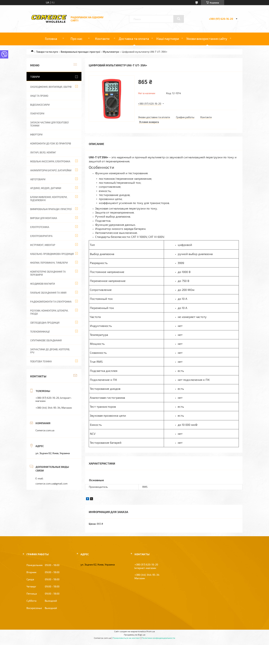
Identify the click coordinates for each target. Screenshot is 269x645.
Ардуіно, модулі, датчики (45, 188)
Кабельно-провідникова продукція (52, 253)
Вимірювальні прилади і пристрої (80, 51)
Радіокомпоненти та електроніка (51, 301)
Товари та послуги (47, 51)
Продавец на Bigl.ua (134, 634)
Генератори (37, 113)
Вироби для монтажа (43, 218)
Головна (51, 39)
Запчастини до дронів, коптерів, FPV (50, 351)
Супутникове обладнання (46, 340)
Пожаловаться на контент (126, 638)
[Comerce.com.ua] (49, 22)
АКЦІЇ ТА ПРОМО (39, 95)
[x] (91, 499)
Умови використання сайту (206, 39)
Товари (35, 76)
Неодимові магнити (42, 283)
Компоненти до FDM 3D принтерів (50, 143)
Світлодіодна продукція (44, 322)
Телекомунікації (40, 331)
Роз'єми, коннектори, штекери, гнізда (49, 312)
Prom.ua (150, 631)
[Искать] (178, 19)
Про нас (76, 39)
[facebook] (87, 499)
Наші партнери (167, 39)
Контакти (102, 39)
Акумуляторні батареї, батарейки (50, 170)
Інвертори (36, 134)
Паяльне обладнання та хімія (48, 292)
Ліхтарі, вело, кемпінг (43, 152)
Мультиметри (111, 51)
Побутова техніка (41, 361)
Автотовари (37, 179)
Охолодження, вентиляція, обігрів (51, 86)
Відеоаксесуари (40, 104)
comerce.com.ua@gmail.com (52, 483)
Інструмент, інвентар (42, 245)
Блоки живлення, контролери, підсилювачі (48, 199)
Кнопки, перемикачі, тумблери (49, 262)
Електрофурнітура (41, 236)
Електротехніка (39, 227)
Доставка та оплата (134, 39)
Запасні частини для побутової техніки (49, 124)
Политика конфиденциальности (158, 638)
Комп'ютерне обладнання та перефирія (48, 273)
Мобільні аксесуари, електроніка (50, 161)
